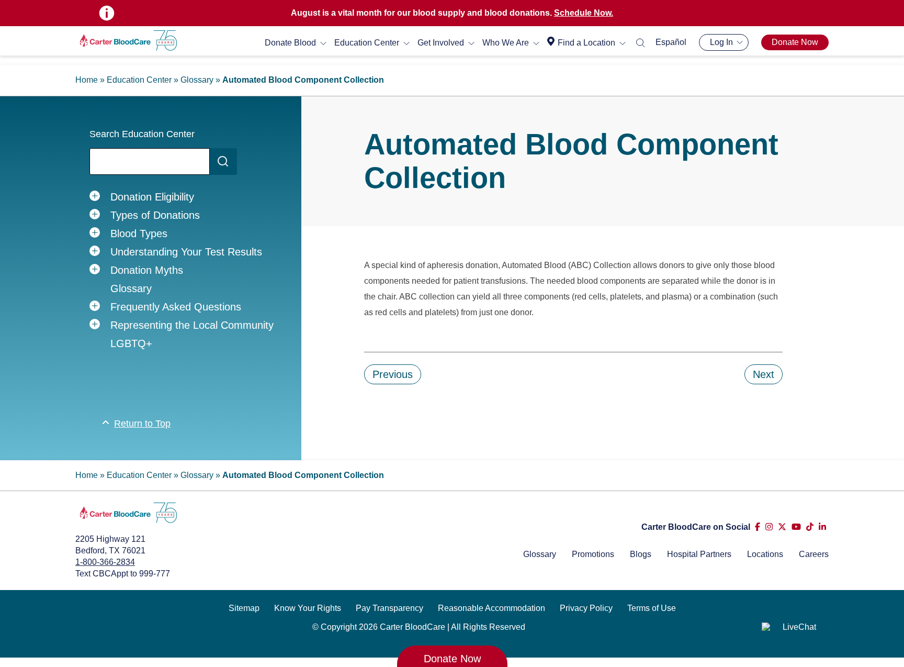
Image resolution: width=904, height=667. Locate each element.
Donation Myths (146, 270)
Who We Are (505, 42)
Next (763, 374)
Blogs (640, 554)
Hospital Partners (699, 554)
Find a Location (586, 42)
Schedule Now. (583, 12)
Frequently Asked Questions (175, 307)
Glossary (196, 79)
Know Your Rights (307, 608)
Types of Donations (155, 215)
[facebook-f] (757, 527)
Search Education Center (142, 134)
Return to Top (142, 423)
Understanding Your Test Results (186, 252)
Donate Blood (290, 42)
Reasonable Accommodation (491, 608)
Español (671, 42)
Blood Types (138, 233)
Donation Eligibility (152, 197)
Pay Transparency (389, 608)
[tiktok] (809, 527)
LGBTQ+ (131, 343)
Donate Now (795, 42)
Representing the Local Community (192, 325)
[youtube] (796, 527)
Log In (721, 42)
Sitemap (244, 608)
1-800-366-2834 (105, 562)
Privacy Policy (586, 608)
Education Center (366, 42)
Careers (814, 554)
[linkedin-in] (822, 527)
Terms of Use (651, 608)
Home (86, 79)
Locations (765, 554)
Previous (392, 374)
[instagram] (769, 527)
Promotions (593, 554)
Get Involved (440, 42)
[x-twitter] (782, 527)
